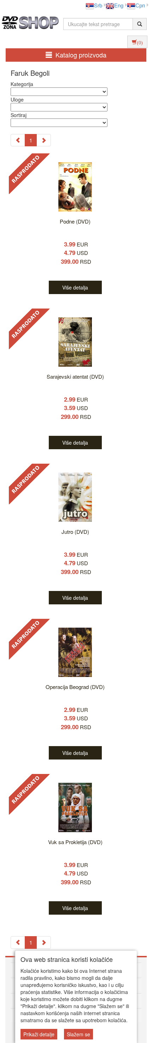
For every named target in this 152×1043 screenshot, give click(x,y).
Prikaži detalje (38, 1034)
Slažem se (78, 1034)
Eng (118, 5)
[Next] (43, 140)
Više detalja (75, 287)
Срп (140, 5)
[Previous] (18, 140)
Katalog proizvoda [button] (80, 54)
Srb (98, 5)
